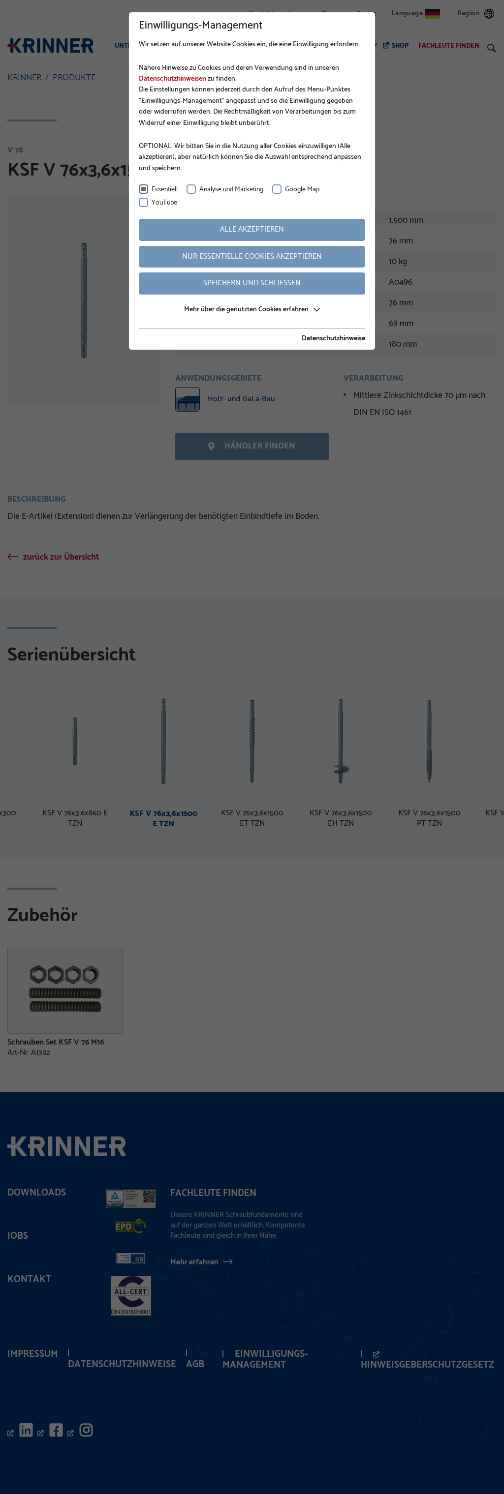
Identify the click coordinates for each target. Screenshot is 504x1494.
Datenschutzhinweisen (172, 79)
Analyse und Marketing (231, 189)
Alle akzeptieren (252, 229)
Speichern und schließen (252, 283)
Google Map (302, 189)
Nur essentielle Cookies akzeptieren (252, 256)
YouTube (164, 203)
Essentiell (165, 189)
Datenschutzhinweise (333, 338)
